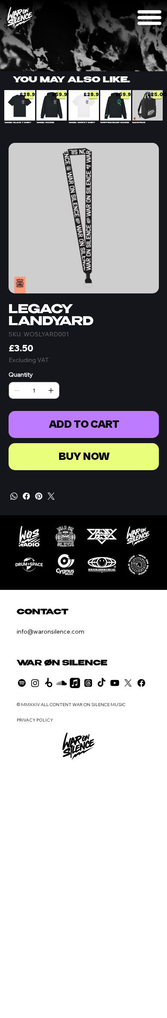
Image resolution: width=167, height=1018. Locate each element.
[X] (128, 683)
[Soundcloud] (62, 683)
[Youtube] (115, 683)
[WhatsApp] (14, 496)
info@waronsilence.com (50, 631)
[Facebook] (26, 496)
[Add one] (51, 390)
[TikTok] (101, 683)
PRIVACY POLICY (35, 720)
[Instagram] (35, 683)
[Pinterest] (38, 496)
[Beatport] (48, 683)
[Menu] (149, 18)
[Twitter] (51, 496)
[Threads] (88, 683)
